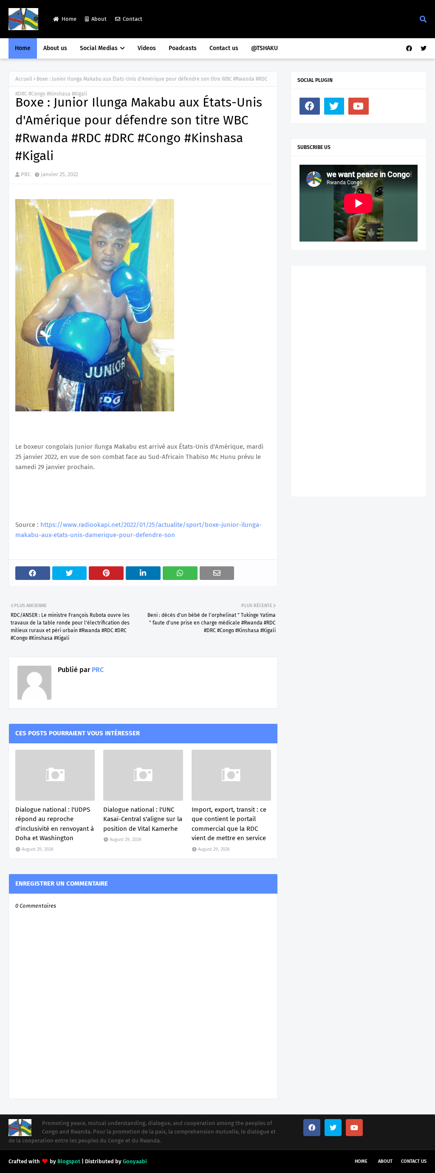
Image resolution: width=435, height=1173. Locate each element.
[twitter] (422, 48)
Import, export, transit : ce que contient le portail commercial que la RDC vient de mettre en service (229, 824)
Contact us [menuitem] (223, 48)
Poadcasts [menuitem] (183, 48)
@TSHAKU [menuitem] (264, 48)
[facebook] (409, 48)
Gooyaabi (135, 1161)
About (99, 19)
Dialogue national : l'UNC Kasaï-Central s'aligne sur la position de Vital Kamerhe (142, 819)
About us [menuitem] (55, 48)
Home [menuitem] (23, 48)
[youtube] (358, 106)
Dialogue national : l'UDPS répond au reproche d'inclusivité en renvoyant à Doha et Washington (54, 824)
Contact (132, 19)
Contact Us (414, 1161)
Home (69, 19)
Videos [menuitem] (147, 48)
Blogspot (68, 1161)
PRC (26, 174)
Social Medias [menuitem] (99, 48)
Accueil (23, 79)
